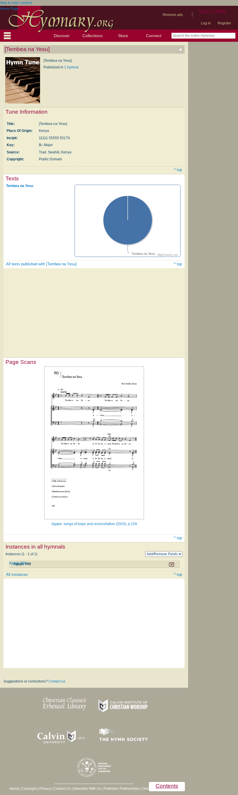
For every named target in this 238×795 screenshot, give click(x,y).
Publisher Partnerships (122, 789)
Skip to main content (16, 3)
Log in (206, 23)
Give (145, 789)
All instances (17, 574)
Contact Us (62, 789)
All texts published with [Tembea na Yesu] (41, 264)
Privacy (45, 789)
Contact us (56, 681)
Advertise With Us (87, 789)
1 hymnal (71, 67)
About (14, 789)
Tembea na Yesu (19, 186)
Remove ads (173, 15)
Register (224, 23)
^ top (178, 170)
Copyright (29, 789)
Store (123, 35)
